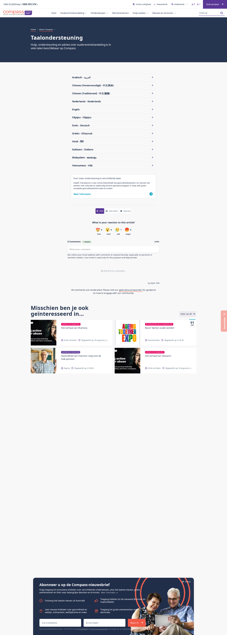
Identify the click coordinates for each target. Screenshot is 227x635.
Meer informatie (108, 592)
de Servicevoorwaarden (99, 629)
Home (33, 29)
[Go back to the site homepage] (18, 13)
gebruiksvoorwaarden (131, 289)
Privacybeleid (83, 629)
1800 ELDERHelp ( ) (20, 4)
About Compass (46, 29)
